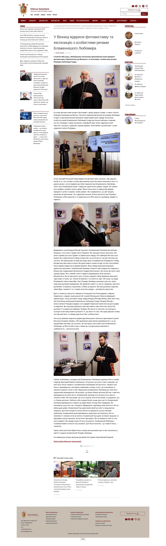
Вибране (112, 26)
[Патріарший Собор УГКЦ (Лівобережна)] (129, 68)
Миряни (95, 20)
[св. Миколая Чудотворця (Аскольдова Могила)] (129, 95)
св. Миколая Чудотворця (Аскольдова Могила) (139, 96)
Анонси (22, 26)
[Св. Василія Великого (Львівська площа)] (129, 77)
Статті (22, 110)
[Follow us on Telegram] (143, 6)
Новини (23, 20)
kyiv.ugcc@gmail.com (26, 531)
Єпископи (32, 20)
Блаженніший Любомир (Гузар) (94, 26)
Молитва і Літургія (138, 43)
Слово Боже (139, 33)
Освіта (111, 20)
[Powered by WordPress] (28, 542)
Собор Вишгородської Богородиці (140, 120)
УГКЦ (106, 28)
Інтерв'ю (22, 71)
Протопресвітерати (82, 20)
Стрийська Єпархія (76, 516)
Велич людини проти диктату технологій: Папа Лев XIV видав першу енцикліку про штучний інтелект (41, 117)
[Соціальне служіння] (129, 53)
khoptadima (60, 53)
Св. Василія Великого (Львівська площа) (139, 78)
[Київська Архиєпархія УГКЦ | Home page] (37, 10)
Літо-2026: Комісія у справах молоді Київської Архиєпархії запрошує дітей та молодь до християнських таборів (34, 37)
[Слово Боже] (129, 35)
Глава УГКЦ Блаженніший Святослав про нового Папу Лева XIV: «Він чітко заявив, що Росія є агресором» (41, 99)
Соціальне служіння (138, 52)
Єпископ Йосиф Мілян (75, 28)
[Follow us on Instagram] (140, 6)
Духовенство (43, 20)
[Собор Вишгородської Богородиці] (129, 120)
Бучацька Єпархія (100, 523)
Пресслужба (98, 28)
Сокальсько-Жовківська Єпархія (79, 519)
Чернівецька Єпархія (101, 516)
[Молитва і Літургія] (129, 44)
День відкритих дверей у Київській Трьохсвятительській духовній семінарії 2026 (34, 63)
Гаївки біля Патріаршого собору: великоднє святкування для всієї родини (34, 55)
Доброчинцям (122, 20)
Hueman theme (43, 542)
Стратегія (133, 20)
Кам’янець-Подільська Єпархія (103, 525)
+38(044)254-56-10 (26, 529)
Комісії (72, 20)
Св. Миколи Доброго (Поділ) (140, 85)
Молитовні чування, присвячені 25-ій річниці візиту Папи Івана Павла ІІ (32, 30)
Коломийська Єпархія (101, 514)
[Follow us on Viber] (147, 6)
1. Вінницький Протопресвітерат (67, 26)
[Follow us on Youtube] (133, 6)
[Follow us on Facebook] (136, 6)
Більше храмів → (130, 105)
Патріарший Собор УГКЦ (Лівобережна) (139, 68)
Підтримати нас (133, 10)
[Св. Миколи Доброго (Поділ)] (129, 86)
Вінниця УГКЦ (59, 28)
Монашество (55, 20)
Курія (64, 20)
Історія (103, 20)
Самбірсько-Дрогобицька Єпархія (80, 514)
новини (88, 28)
